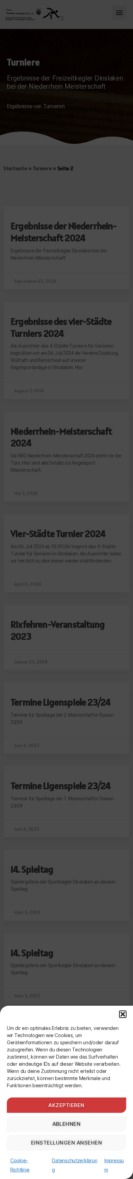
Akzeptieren (66, 1105)
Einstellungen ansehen (66, 1142)
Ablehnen (67, 1124)
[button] (122, 1014)
